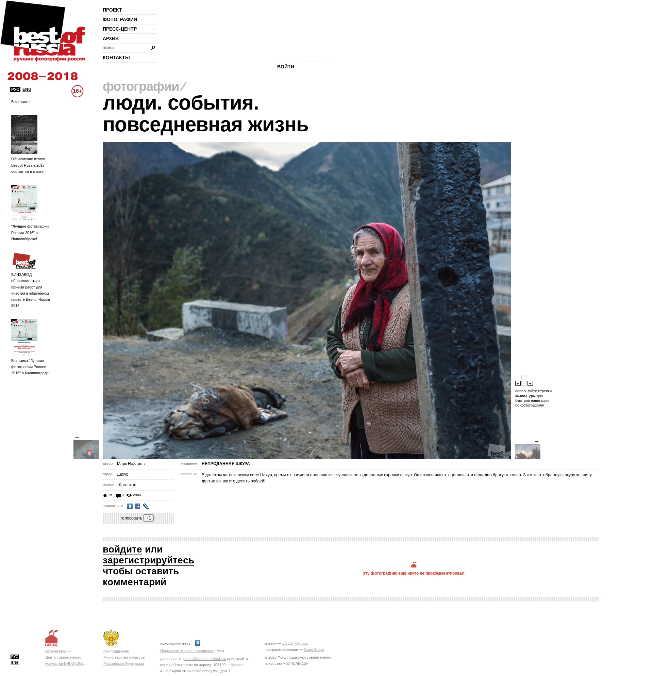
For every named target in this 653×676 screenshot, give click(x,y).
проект (112, 10)
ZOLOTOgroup (295, 643)
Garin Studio (314, 649)
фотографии (120, 19)
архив (111, 38)
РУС (15, 89)
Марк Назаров (131, 463)
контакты (116, 57)
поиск (109, 48)
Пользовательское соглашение (187, 651)
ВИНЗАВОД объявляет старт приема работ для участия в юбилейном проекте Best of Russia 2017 (30, 290)
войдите (122, 549)
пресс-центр (120, 29)
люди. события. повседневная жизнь (205, 113)
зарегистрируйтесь (148, 560)
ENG (26, 89)
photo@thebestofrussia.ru (204, 659)
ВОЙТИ (285, 66)
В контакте (20, 102)
